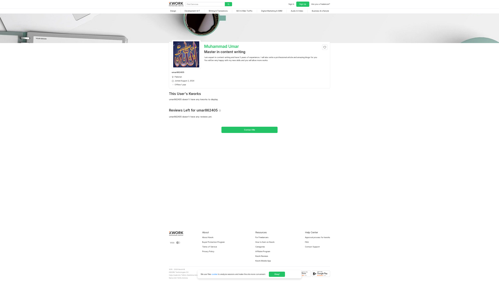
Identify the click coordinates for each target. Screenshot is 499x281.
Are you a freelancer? (320, 4)
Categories (260, 247)
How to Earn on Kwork (264, 242)
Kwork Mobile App (263, 261)
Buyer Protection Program (213, 242)
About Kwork (207, 237)
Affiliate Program (262, 251)
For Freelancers (261, 237)
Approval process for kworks (317, 237)
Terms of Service (209, 247)
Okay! (277, 274)
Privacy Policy (208, 251)
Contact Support (312, 247)
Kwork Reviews (261, 256)
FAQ (307, 242)
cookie (214, 274)
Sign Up (302, 4)
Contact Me (249, 130)
